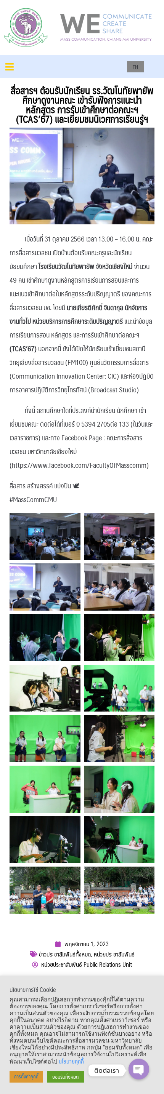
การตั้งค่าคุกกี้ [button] (26, 1076)
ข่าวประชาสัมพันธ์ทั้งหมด (65, 954)
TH (135, 66)
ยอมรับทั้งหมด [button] (65, 1076)
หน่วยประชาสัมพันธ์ (114, 954)
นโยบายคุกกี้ (71, 1061)
